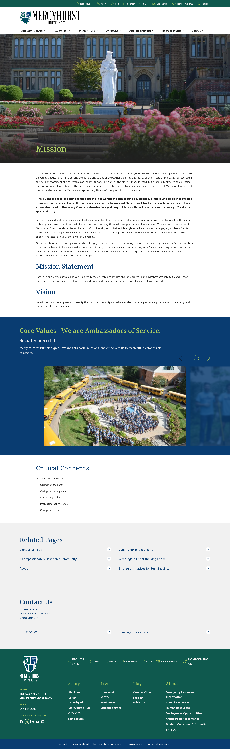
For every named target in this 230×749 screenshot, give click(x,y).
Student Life (87, 30)
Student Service (111, 708)
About (196, 30)
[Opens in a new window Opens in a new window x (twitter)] (26, 721)
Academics (61, 30)
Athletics (112, 30)
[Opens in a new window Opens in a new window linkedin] (42, 721)
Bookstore (107, 702)
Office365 (74, 713)
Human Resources (178, 708)
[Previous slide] (180, 358)
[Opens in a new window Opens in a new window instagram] (32, 721)
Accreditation (135, 744)
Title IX (171, 729)
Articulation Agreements (182, 719)
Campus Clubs (142, 692)
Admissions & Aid (31, 30)
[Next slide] (208, 358)
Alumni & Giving (140, 30)
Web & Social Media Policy (83, 744)
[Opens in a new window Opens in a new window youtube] (37, 721)
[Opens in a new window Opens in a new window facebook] (21, 721)
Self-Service (76, 719)
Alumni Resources (177, 702)
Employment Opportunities (184, 713)
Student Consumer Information (187, 724)
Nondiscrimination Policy (110, 744)
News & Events (172, 30)
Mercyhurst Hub (79, 708)
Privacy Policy (62, 744)
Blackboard (75, 692)
